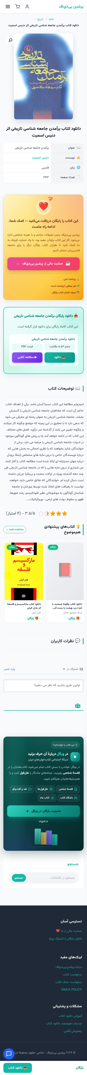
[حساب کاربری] (27, 6)
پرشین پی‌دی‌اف (71, 7)
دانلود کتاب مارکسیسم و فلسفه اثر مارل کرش (24, 606)
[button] (10, 40)
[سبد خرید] (17, 6)
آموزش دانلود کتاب (70, 1016)
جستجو (19, 878)
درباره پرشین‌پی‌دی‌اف (69, 967)
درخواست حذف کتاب (68, 982)
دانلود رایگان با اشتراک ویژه (65, 938)
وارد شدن (10, 669)
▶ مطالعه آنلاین (27, 357)
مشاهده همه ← (15, 529)
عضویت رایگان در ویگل (46, 811)
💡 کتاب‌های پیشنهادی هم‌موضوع (62, 529)
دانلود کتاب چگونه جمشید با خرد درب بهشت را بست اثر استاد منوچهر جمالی (67, 608)
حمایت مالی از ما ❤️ (69, 931)
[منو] (7, 6)
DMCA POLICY (71, 989)
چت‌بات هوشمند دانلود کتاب (64, 1023)
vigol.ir (43, 821)
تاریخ (40, 19)
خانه (51, 19)
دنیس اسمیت (40, 158)
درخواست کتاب (72, 974)
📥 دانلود (59, 357)
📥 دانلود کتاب (17, 1067)
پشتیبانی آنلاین (73, 1031)
